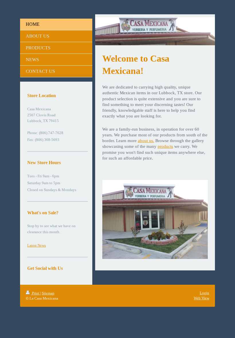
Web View (201, 298)
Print (35, 293)
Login (204, 293)
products (165, 146)
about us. (146, 140)
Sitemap (48, 293)
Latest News (36, 245)
